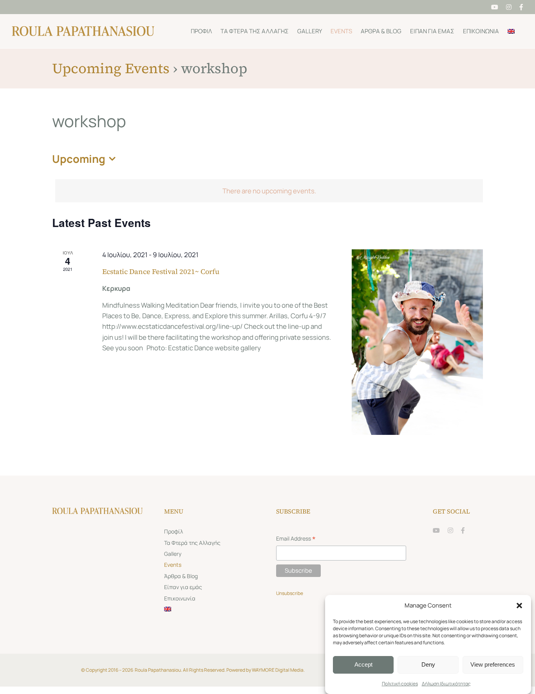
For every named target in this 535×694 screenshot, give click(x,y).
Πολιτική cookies (400, 683)
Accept (363, 664)
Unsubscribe (290, 593)
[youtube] (436, 530)
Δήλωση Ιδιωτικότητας (446, 683)
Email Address (296, 539)
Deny (428, 664)
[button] (519, 605)
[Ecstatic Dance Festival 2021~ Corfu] (417, 342)
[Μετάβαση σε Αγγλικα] (511, 31)
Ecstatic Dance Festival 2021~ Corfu (160, 271)
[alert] (269, 190)
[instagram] (450, 530)
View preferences (492, 664)
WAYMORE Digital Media (278, 670)
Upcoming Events (111, 68)
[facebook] (463, 530)
